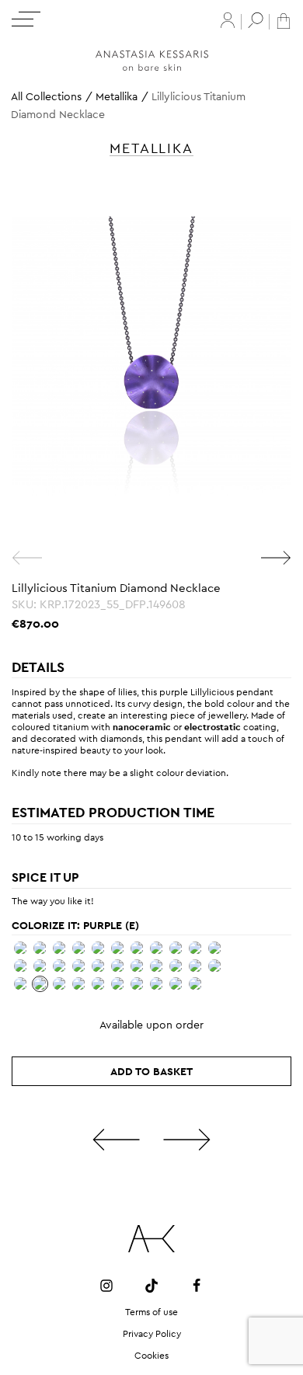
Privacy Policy (152, 1334)
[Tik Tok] (151, 1285)
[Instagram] (106, 1285)
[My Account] (228, 20)
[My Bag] (284, 20)
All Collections (46, 96)
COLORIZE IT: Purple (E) (75, 925)
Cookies (151, 1355)
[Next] (275, 557)
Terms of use (151, 1312)
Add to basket (151, 1071)
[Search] (256, 20)
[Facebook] (196, 1285)
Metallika (117, 96)
